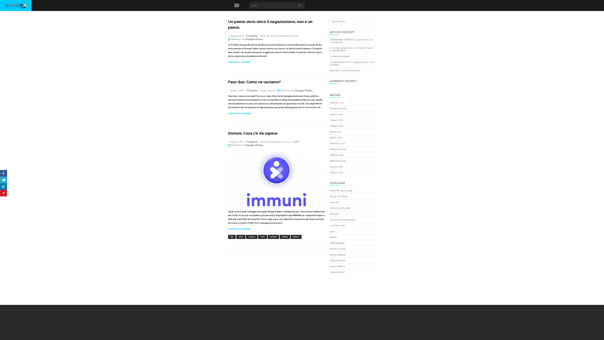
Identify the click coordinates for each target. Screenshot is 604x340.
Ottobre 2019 (336, 155)
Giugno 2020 (336, 120)
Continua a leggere (239, 62)
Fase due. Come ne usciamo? (254, 82)
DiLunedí (334, 202)
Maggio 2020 (337, 126)
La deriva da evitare (339, 56)
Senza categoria (268, 90)
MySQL (333, 237)
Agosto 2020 (336, 114)
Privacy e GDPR (291, 141)
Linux (332, 231)
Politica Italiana (337, 243)
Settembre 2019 (338, 161)
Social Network (337, 266)
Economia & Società (288, 35)
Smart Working (337, 260)
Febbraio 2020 (337, 143)
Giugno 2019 (336, 166)
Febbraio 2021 (337, 102)
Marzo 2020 (336, 137)
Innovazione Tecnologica (342, 219)
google (273, 237)
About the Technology (270, 141)
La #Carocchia (337, 225)
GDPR (262, 237)
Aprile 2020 (336, 131)
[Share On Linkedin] (3, 186)
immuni (285, 237)
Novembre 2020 (338, 108)
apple (241, 237)
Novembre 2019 (338, 149)
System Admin (337, 272)
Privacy (296, 237)
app (231, 237)
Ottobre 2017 (336, 172)
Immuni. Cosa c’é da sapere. (253, 133)
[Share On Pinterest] (3, 193)
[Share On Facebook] (3, 173)
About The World (268, 35)
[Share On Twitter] (3, 180)
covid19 (251, 237)
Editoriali (334, 214)
